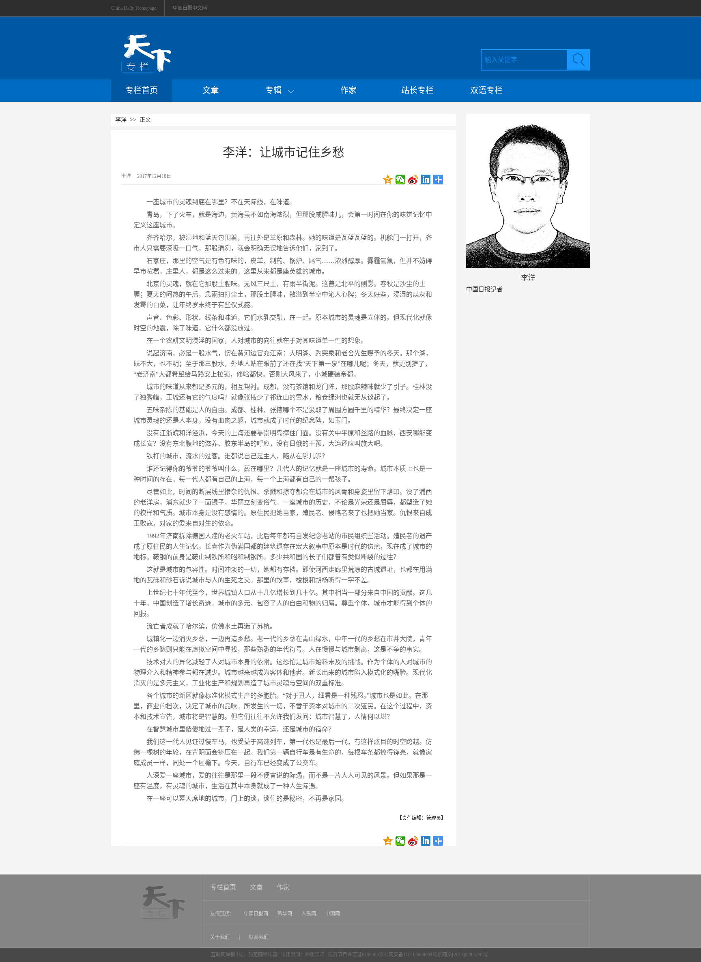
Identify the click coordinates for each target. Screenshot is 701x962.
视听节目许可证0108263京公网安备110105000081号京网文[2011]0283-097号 (408, 955)
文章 (210, 90)
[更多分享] (438, 179)
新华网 (284, 914)
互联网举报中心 (228, 955)
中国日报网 (256, 914)
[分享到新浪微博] (413, 179)
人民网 (308, 914)
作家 (348, 90)
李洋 (121, 120)
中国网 (332, 914)
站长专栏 (417, 90)
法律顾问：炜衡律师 (303, 955)
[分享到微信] (401, 179)
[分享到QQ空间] (388, 179)
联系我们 (259, 937)
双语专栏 (486, 90)
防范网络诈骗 (263, 955)
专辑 (276, 90)
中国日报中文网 (190, 8)
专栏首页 (141, 90)
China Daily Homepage (133, 8)
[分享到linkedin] (426, 179)
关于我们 (220, 937)
